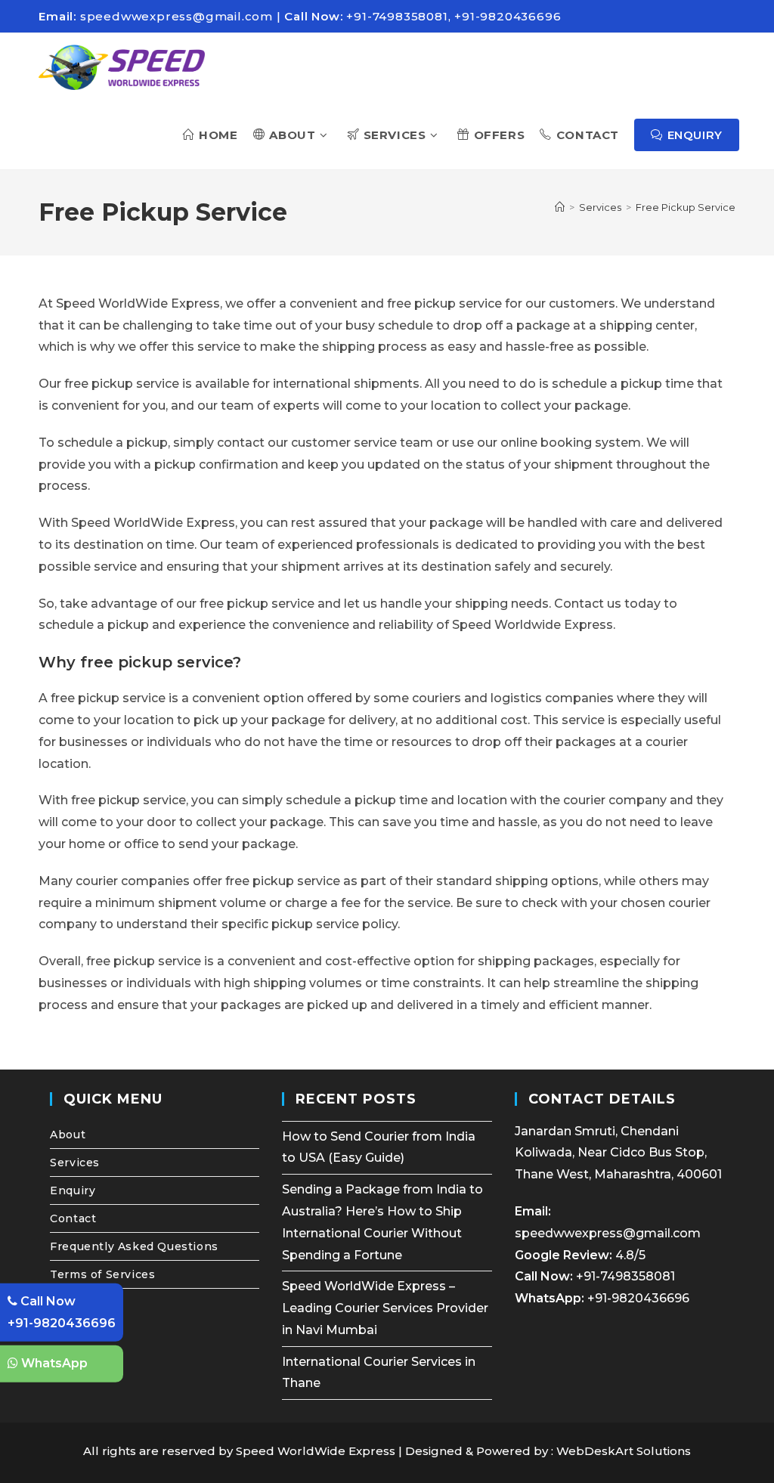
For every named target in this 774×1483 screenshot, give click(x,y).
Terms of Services (102, 1274)
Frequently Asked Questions (134, 1246)
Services (75, 1162)
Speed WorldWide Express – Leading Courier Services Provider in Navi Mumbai (385, 1308)
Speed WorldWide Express (315, 1451)
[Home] (560, 207)
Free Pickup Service (685, 207)
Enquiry (72, 1190)
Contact (73, 1218)
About (67, 1134)
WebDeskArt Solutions (623, 1451)
